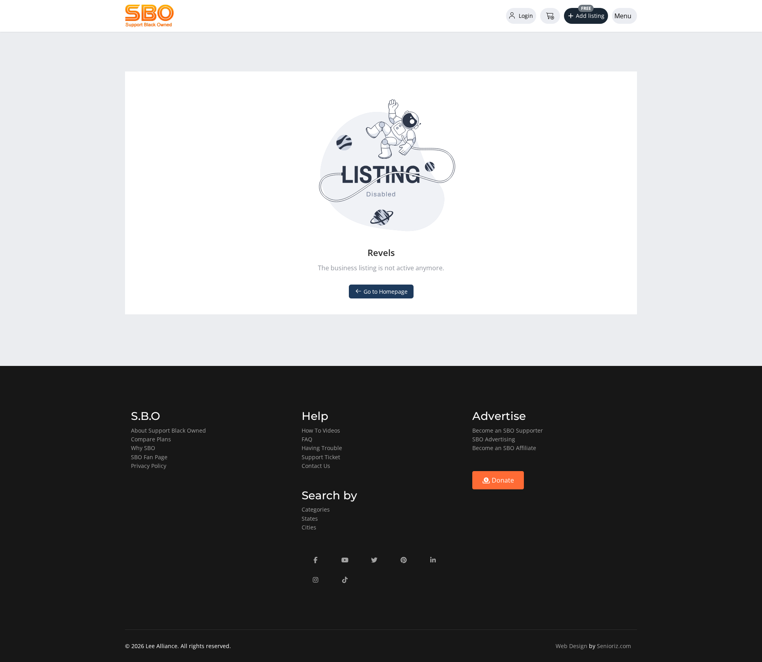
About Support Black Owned (168, 430)
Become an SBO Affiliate (504, 448)
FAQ (307, 439)
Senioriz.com (614, 646)
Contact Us (316, 466)
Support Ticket (321, 457)
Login (525, 15)
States (310, 518)
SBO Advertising (493, 439)
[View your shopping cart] (550, 16)
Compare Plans (151, 439)
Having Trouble (322, 448)
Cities (309, 527)
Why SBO (143, 448)
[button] (586, 16)
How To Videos (321, 430)
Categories (316, 509)
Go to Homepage (385, 291)
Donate (502, 480)
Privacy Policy (148, 466)
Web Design (571, 646)
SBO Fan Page (149, 457)
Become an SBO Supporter (507, 430)
